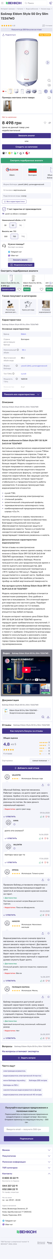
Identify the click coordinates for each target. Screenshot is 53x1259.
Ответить (11, 817)
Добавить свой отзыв (28, 768)
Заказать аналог (26, 135)
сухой (23, 374)
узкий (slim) (26, 366)
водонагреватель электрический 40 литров (22, 1095)
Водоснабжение (32, 9)
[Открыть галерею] (49, 85)
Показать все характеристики (19, 394)
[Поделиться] (43, 785)
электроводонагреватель (14, 1071)
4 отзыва (49, 25)
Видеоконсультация (23, 265)
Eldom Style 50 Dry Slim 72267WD (11, 283)
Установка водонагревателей (46, 311)
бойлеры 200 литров (38, 1080)
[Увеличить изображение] (49, 80)
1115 (23, 236)
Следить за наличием (26, 147)
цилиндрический (39, 366)
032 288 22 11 (10, 1189)
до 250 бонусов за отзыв (26, 30)
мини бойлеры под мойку (14, 1080)
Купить (27, 289)
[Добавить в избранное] (45, 123)
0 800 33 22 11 (10, 1178)
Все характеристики (16, 201)
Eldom (12, 175)
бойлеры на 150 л (10, 1085)
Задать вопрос (28, 1058)
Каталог (20, 9)
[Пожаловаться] (48, 785)
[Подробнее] (18, 350)
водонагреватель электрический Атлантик (22, 1076)
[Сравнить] (49, 123)
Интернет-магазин (8, 9)
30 (5, 225)
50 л (24, 350)
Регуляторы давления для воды (10, 311)
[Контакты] (50, 3)
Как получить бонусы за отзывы (26, 731)
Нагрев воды (45, 9)
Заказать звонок (20, 260)
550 (5, 236)
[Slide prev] (5, 62)
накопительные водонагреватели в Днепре (22, 1090)
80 (20, 225)
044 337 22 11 (9, 1185)
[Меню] (2, 3)
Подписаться (26, 1138)
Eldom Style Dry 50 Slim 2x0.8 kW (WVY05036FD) (33, 283)
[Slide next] (48, 62)
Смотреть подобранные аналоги (26, 160)
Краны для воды (28, 310)
